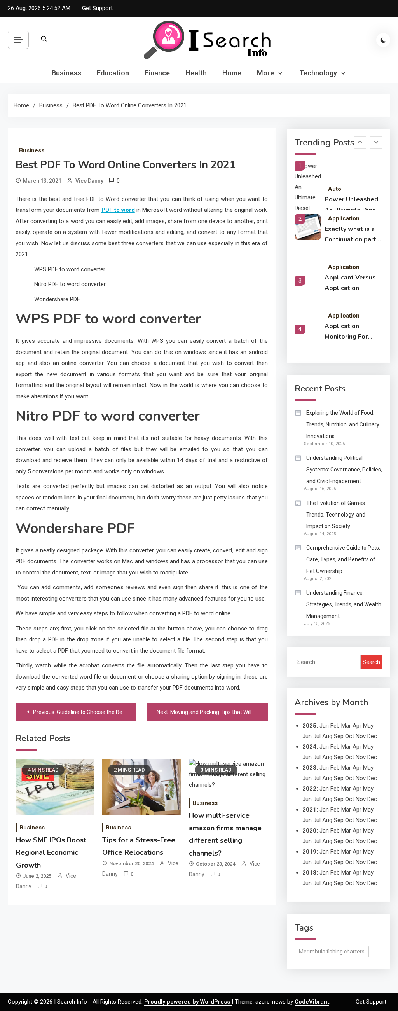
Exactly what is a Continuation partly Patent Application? (353, 235)
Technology (318, 73)
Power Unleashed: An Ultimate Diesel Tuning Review (353, 205)
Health (196, 73)
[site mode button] (383, 40)
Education (113, 73)
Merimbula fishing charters (332, 951)
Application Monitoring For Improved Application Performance (346, 332)
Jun (307, 736)
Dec (372, 778)
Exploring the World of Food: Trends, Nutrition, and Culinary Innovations (342, 424)
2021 (309, 809)
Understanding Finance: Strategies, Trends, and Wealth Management (343, 604)
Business (66, 73)
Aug (327, 736)
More (265, 73)
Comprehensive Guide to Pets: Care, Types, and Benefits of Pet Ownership (343, 559)
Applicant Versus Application (350, 282)
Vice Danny (89, 181)
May (368, 746)
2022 (309, 788)
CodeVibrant (312, 1001)
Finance (157, 73)
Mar (346, 725)
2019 (309, 851)
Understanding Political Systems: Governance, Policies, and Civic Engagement (344, 469)
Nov (361, 757)
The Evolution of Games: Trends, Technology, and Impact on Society (336, 514)
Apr (357, 746)
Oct (349, 757)
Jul (317, 736)
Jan (324, 725)
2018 (309, 872)
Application (344, 218)
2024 (309, 746)
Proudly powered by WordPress (188, 1001)
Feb (335, 725)
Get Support (97, 8)
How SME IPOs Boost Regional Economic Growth (51, 852)
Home (231, 73)
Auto (334, 188)
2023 (309, 767)
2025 (309, 725)
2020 (309, 830)
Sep (339, 736)
